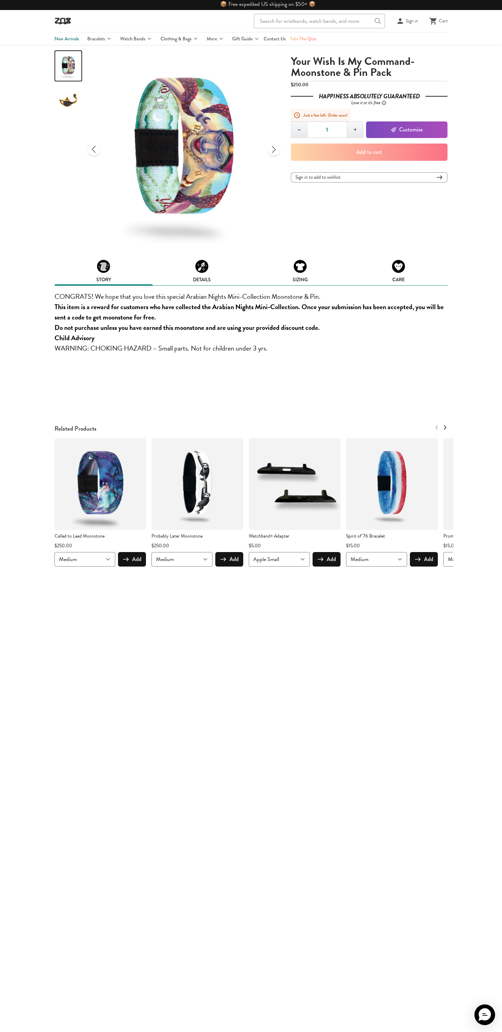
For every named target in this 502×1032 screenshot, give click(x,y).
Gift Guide (242, 38)
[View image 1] (68, 65)
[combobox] (319, 21)
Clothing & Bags (175, 38)
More (212, 38)
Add (136, 559)
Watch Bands (132, 38)
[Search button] (378, 21)
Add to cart (369, 152)
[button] (484, 1014)
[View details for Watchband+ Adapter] (295, 484)
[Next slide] (273, 149)
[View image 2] (68, 101)
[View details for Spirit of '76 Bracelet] (392, 484)
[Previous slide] (94, 149)
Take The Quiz (303, 38)
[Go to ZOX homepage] (63, 21)
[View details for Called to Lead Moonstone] (100, 484)
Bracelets (96, 38)
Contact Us (275, 38)
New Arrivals (67, 38)
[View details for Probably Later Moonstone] (197, 484)
